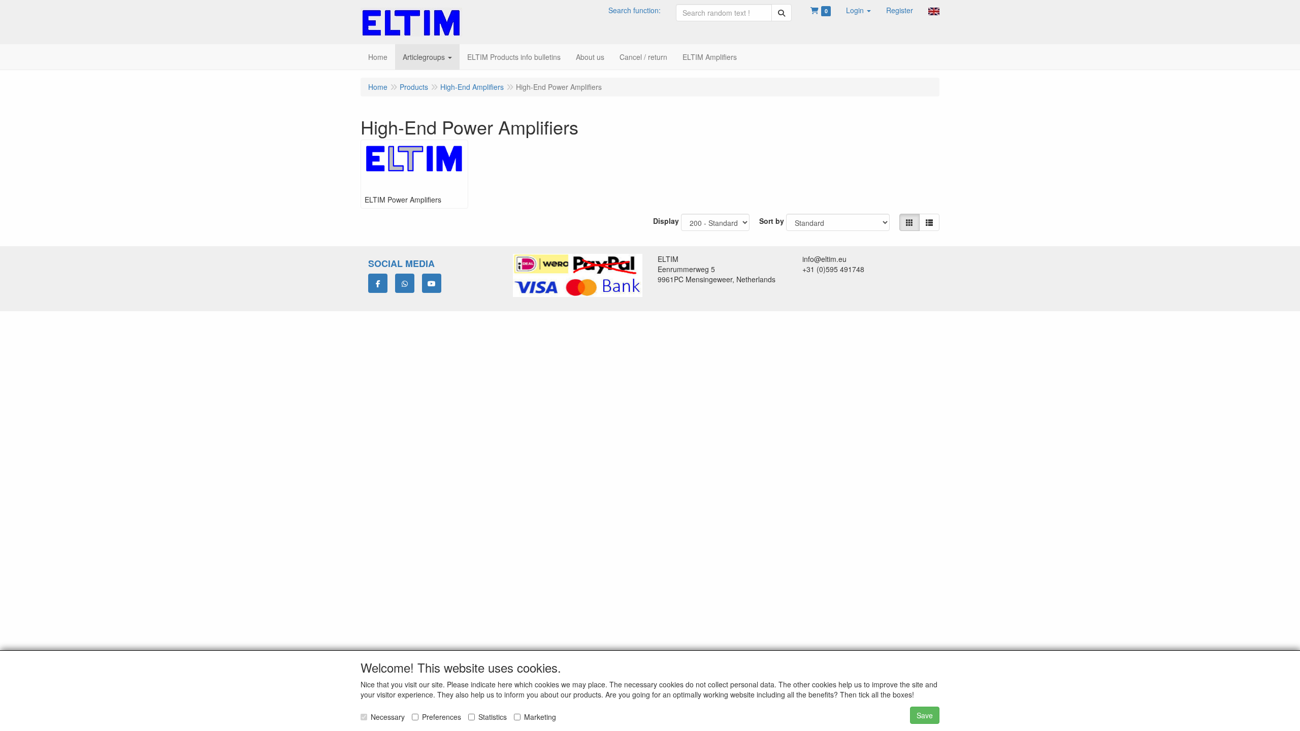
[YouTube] (431, 283)
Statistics (492, 717)
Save (925, 715)
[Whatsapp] (404, 283)
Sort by (771, 221)
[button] (858, 10)
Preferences (441, 717)
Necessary (388, 717)
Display (666, 221)
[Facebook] (377, 283)
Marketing (540, 717)
